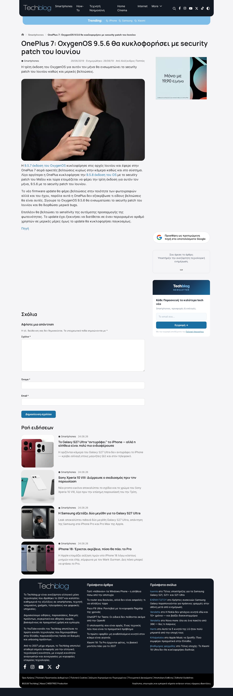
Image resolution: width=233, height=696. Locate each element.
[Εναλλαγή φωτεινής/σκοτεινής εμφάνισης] (208, 8)
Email (25, 395)
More (155, 6)
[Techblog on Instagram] (184, 8)
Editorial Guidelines (184, 677)
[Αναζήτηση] (174, 8)
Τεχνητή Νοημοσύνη (97, 8)
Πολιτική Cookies (78, 677)
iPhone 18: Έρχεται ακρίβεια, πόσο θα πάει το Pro (95, 549)
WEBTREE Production (57, 683)
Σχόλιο (26, 336)
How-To (80, 8)
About (43, 683)
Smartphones (63, 6)
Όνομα (25, 379)
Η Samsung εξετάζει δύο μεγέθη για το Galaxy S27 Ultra (99, 513)
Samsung (127, 20)
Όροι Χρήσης (28, 677)
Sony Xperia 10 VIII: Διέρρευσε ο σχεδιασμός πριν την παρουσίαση (97, 479)
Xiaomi (141, 20)
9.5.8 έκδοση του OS (101, 175)
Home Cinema (122, 8)
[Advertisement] (83, 270)
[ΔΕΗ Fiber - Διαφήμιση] (181, 78)
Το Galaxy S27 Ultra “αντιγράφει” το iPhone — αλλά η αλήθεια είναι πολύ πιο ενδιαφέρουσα (97, 444)
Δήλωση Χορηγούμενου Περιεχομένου (107, 677)
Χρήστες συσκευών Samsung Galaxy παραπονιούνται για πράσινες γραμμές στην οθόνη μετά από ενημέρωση (179, 603)
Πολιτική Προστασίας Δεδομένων (52, 677)
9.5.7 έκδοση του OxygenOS (45, 165)
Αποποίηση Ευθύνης (163, 677)
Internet (143, 6)
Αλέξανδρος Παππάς (133, 60)
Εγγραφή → (181, 325)
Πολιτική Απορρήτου (195, 331)
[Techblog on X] (196, 8)
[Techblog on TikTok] (202, 8)
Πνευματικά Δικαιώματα (140, 677)
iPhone (113, 20)
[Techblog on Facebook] (180, 8)
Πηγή (25, 228)
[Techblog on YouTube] (190, 8)
